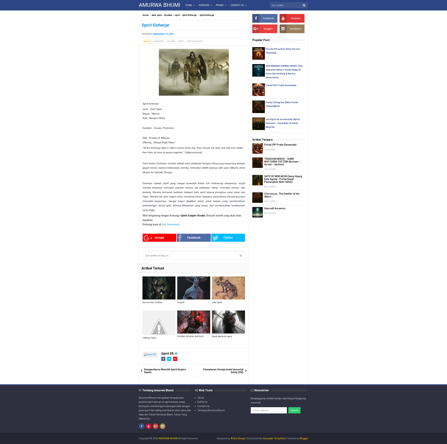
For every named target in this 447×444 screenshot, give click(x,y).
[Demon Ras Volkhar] (158, 287)
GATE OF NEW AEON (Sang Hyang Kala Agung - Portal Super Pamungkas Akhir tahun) (283, 179)
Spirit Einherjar (189, 15)
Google (159, 237)
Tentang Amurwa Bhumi (211, 410)
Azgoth (181, 302)
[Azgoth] (193, 287)
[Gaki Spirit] (228, 287)
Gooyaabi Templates (274, 438)
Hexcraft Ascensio (274, 208)
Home (145, 15)
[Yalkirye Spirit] (158, 322)
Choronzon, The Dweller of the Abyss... (281, 195)
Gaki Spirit (217, 302)
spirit (177, 15)
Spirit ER (167, 353)
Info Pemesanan (170, 224)
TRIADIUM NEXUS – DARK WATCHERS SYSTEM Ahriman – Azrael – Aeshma (282, 161)
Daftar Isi (202, 402)
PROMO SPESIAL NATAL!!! (190, 336)
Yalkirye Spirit (149, 338)
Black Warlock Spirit (222, 336)
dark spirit (157, 15)
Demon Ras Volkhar (152, 302)
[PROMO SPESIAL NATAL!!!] (193, 322)
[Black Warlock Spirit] (228, 322)
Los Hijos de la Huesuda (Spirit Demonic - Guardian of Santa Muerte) (283, 123)
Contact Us (203, 406)
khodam (168, 15)
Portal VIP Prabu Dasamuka (281, 85)
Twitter (228, 237)
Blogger (304, 438)
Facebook (193, 237)
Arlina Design (238, 438)
